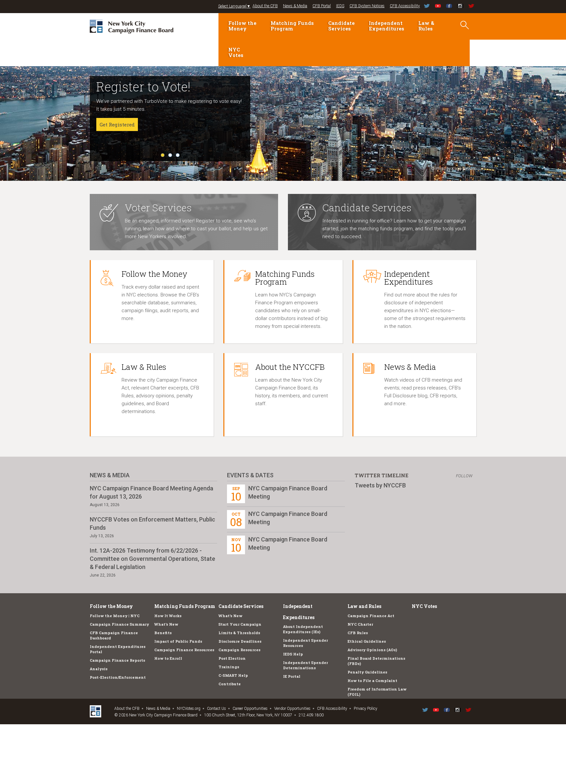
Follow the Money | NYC (115, 615)
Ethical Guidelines (367, 641)
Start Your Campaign (239, 624)
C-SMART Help (233, 675)
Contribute (229, 683)
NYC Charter (360, 624)
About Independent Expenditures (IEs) (303, 629)
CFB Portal (321, 6)
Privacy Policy (365, 708)
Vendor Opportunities (292, 708)
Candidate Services (341, 26)
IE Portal (291, 676)
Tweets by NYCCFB (380, 485)
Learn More (114, 140)
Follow (464, 475)
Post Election (232, 658)
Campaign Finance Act (371, 615)
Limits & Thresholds (239, 632)
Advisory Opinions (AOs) (372, 649)
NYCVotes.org (188, 708)
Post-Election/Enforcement (118, 677)
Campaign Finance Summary (119, 624)
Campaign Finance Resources (184, 649)
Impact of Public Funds (178, 641)
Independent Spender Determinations (305, 665)
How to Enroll (168, 658)
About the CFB (265, 6)
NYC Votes (235, 52)
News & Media (295, 6)
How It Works (167, 615)
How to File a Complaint (372, 680)
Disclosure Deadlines (239, 641)
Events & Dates (250, 475)
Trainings (228, 666)
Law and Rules (364, 606)
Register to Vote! (143, 86)
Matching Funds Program (292, 26)
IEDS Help (293, 654)
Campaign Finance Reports (117, 660)
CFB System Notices (367, 6)
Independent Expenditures (386, 26)
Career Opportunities (250, 708)
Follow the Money (242, 26)
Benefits (163, 632)
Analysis (98, 668)
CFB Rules (358, 632)
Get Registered (117, 124)
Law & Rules (426, 26)
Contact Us (216, 708)
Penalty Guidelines (367, 672)
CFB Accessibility (405, 6)
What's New (166, 624)
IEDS (340, 6)
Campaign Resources (239, 649)
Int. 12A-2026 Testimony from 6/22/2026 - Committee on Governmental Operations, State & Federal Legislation (152, 558)
